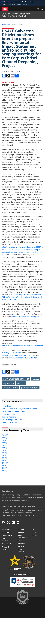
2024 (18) (5, 440)
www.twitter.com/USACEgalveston (23, 358)
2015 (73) (5, 463)
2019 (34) (5, 453)
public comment (29, 387)
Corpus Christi (10, 387)
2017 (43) (5, 458)
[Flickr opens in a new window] (18, 522)
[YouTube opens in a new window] (13, 522)
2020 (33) (5, 450)
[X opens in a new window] (8, 522)
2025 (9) (5, 437)
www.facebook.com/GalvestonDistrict (16, 355)
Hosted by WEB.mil (22, 574)
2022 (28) (5, 445)
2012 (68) (5, 470)
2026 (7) (5, 435)
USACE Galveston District (16, 378)
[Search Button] (37, 9)
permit (20, 383)
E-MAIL (12, 82)
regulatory (8, 383)
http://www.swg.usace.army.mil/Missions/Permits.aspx (23, 346)
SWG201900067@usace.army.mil (26, 316)
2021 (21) (5, 448)
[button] (21, 4)
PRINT (4, 82)
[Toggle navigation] (41, 9)
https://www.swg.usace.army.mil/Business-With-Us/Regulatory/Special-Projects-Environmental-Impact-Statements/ (22, 297)
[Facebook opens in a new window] (3, 522)
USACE (35, 378)
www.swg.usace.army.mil (11, 353)
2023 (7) (5, 442)
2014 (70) (5, 465)
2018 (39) (5, 455)
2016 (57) (5, 460)
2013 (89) (5, 468)
